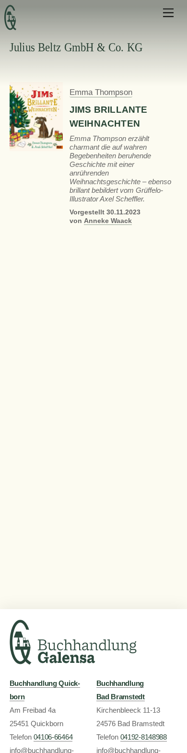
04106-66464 (53, 737)
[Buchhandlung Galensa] (73, 660)
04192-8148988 (143, 737)
